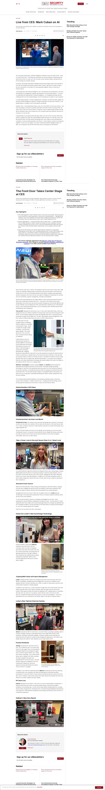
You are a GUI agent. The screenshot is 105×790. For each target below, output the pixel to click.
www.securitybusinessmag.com (36, 745)
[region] (52, 787)
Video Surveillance (50, 11)
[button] (17, 4)
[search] (19, 4)
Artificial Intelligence (73, 11)
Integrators (41, 11)
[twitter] (39, 35)
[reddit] (42, 35)
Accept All (99, 787)
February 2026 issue (48, 240)
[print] (63, 35)
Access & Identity (61, 11)
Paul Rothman (19, 203)
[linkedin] (37, 35)
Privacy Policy (39, 787)
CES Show (18, 18)
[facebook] (35, 35)
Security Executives (31, 11)
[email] (44, 35)
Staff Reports (19, 31)
